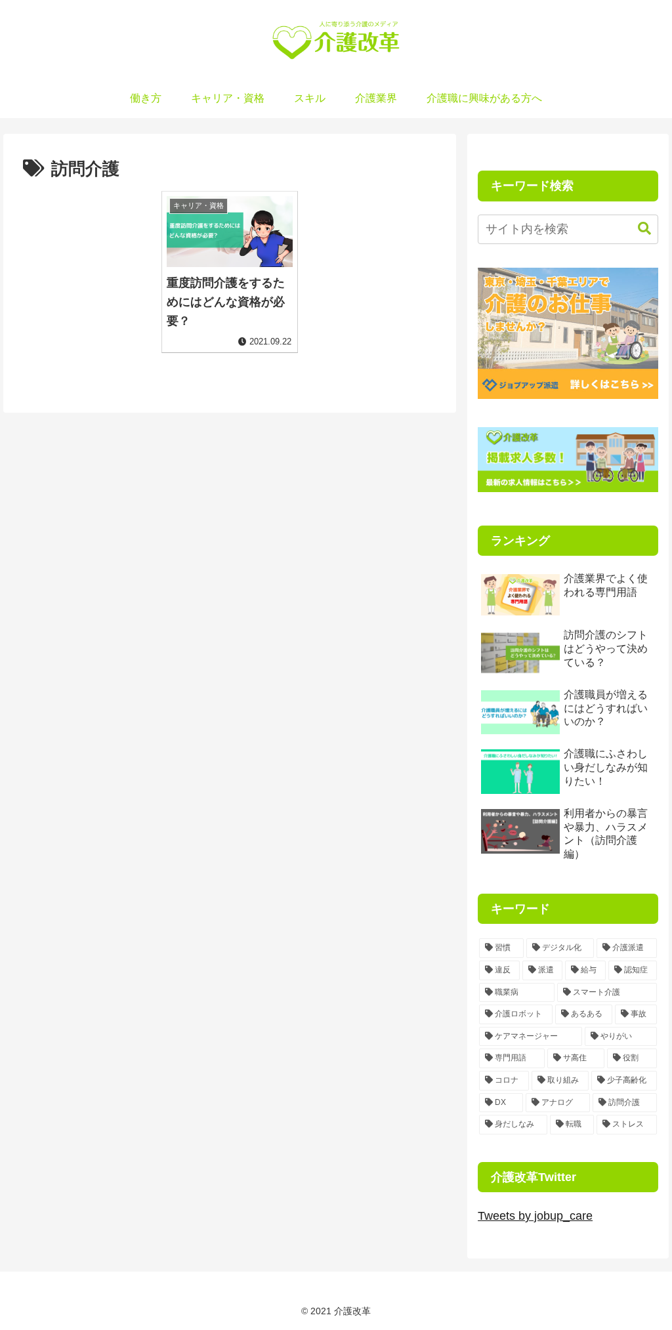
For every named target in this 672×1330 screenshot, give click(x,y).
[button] (638, 228)
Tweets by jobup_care (535, 1215)
